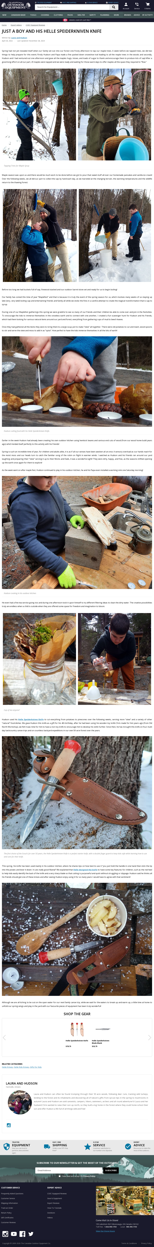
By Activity (147, 15)
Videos (50, 1217)
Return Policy (6, 1213)
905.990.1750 (131, 1227)
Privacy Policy (89, 1176)
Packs (70, 15)
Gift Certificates (7, 1217)
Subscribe (111, 1170)
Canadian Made (18, 15)
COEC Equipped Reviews (35, 25)
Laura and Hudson (19, 38)
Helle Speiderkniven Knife (31, 719)
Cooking (45, 15)
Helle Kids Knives (21, 1067)
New (4, 15)
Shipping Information (9, 1203)
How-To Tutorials (54, 1208)
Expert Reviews (53, 1203)
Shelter (81, 15)
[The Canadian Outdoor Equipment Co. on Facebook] (22, 1234)
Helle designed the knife (85, 869)
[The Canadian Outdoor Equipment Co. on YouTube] (14, 1234)
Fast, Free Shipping (69, 3)
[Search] (113, 7)
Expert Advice (113, 3)
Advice (137, 15)
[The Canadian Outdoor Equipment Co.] (16, 8)
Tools (33, 15)
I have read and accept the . (79, 1176)
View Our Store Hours (105, 1231)
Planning (104, 15)
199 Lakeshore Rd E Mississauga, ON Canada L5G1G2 (117, 1224)
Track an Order (7, 1208)
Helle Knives (7, 1067)
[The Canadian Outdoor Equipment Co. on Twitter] (31, 1234)
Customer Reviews (8, 1222)
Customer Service (8, 1198)
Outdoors (51, 1213)
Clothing (58, 15)
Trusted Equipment (44, 3)
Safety (93, 15)
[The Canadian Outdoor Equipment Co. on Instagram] (5, 1234)
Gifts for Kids (36, 1067)
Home (4, 25)
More (116, 15)
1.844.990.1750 (110, 1227)
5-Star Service (92, 3)
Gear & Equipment (54, 1198)
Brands (127, 15)
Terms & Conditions (129, 1243)
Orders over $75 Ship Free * (80, 20)
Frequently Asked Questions (12, 1193)
